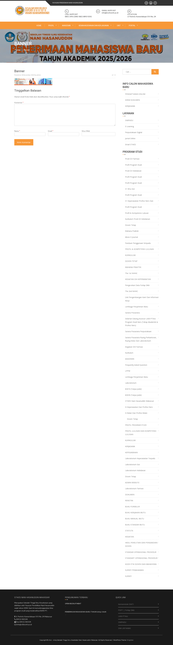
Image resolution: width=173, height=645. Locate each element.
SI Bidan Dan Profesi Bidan (136, 413)
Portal (132, 26)
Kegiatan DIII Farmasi (134, 347)
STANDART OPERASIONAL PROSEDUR (141, 558)
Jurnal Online (130, 138)
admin (38, 75)
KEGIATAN (129, 536)
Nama (17, 131)
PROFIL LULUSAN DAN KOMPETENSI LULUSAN (140, 433)
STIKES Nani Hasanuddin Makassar (139, 401)
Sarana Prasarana (132, 312)
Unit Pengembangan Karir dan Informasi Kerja (141, 299)
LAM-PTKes (123, 616)
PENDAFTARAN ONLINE (135, 94)
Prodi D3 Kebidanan (133, 171)
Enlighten (130, 640)
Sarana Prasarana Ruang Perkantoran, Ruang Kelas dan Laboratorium (141, 339)
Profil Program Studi (133, 165)
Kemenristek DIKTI (126, 604)
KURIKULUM (130, 255)
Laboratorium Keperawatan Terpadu (140, 458)
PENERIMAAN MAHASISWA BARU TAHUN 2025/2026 (85, 612)
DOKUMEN (129, 494)
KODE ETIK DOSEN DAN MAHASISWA (141, 564)
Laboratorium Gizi (132, 464)
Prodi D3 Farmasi (132, 159)
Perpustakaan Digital (133, 132)
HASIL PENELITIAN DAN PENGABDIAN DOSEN (141, 544)
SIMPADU (129, 120)
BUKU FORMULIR (132, 506)
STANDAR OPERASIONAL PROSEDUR (140, 552)
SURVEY (128, 576)
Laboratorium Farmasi (134, 488)
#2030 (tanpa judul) (133, 395)
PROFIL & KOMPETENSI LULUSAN (139, 249)
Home (38, 26)
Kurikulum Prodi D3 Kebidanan (137, 219)
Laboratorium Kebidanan (135, 470)
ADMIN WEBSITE (132, 482)
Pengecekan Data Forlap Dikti (137, 285)
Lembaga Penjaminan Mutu (136, 306)
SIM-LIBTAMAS (124, 628)
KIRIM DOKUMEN (132, 100)
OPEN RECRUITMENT (73, 604)
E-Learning (129, 126)
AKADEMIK (66, 26)
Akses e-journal (131, 237)
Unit (119, 26)
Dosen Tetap (130, 225)
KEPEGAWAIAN (131, 452)
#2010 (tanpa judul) (133, 389)
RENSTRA (129, 500)
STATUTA (129, 530)
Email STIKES (130, 144)
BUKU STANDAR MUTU (135, 524)
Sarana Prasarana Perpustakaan (138, 331)
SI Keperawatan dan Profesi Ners (139, 407)
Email (50, 131)
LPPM (127, 371)
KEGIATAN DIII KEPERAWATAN (138, 279)
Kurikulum (129, 353)
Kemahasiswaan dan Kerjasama (94, 26)
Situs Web (86, 131)
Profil (51, 26)
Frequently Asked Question (136, 365)
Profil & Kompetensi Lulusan (137, 213)
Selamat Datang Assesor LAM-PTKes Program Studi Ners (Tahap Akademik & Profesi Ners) (141, 322)
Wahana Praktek (132, 231)
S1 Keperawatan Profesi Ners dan (139, 201)
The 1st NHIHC (131, 273)
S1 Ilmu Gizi (130, 189)
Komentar (19, 102)
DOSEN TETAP (131, 261)
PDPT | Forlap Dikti (126, 610)
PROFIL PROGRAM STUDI (136, 425)
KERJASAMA (130, 106)
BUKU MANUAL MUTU (134, 518)
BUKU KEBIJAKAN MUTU (135, 512)
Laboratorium (130, 383)
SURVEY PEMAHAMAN (134, 570)
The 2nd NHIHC (131, 291)
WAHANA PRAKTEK (133, 267)
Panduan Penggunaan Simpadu (138, 243)
